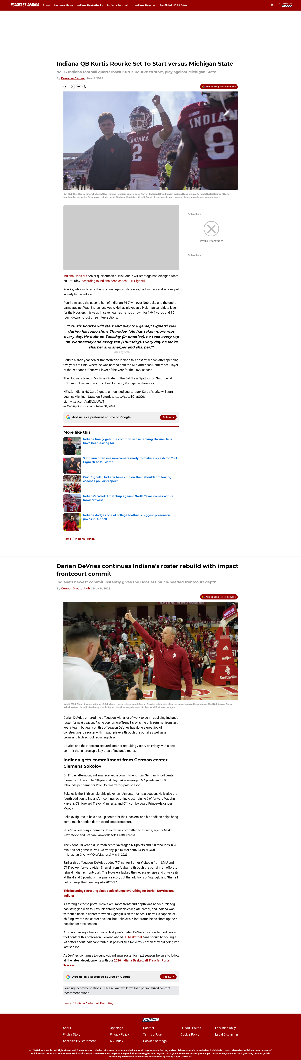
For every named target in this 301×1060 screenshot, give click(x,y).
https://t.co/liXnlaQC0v (129, 396)
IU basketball (133, 937)
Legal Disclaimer (226, 1034)
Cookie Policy (190, 1034)
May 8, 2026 (119, 854)
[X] (272, 5)
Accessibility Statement (79, 1041)
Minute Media (44, 1050)
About (47, 5)
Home (67, 538)
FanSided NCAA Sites (173, 5)
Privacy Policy (119, 1034)
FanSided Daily (225, 1028)
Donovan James (73, 78)
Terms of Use (152, 1034)
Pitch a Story (71, 1034)
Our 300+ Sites (191, 1028)
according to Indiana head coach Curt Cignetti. (114, 281)
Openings (116, 1028)
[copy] (84, 86)
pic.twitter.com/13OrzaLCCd (135, 850)
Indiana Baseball (145, 5)
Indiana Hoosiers (75, 276)
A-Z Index (116, 1041)
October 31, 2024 (103, 406)
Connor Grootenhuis (76, 588)
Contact (148, 1028)
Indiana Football (117, 5)
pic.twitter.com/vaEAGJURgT (83, 401)
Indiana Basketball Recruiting (94, 1003)
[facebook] (279, 5)
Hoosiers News (63, 5)
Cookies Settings (155, 1041)
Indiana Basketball (88, 5)
